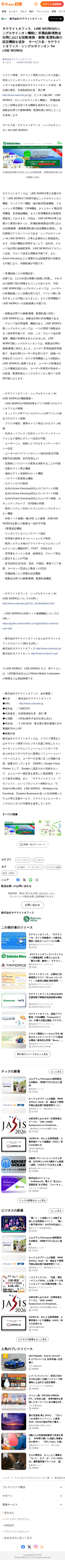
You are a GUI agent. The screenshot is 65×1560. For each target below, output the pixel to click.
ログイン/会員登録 (52, 4)
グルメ (23, 11)
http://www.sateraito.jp (31, 703)
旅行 (31, 11)
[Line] (30, 879)
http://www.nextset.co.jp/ (44, 653)
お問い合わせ (32, 905)
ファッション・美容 (46, 11)
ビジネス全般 (53, 867)
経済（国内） (9, 873)
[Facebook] (18, 879)
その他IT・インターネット (30, 867)
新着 (4, 11)
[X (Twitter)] (24, 879)
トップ (6, 1478)
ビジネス (38, 860)
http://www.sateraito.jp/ (15, 95)
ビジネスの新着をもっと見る (32, 1339)
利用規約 (8, 1525)
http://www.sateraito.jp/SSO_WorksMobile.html (28, 603)
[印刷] (36, 879)
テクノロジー (23, 860)
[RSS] (42, 1547)
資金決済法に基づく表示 (17, 1538)
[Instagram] (36, 1547)
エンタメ (13, 11)
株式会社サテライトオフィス (17, 59)
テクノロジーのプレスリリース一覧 (32, 1478)
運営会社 (8, 1513)
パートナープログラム (16, 1519)
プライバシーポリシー (16, 1531)
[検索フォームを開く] (36, 4)
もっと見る (56, 1071)
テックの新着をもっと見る (32, 1200)
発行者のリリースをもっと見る (32, 1054)
